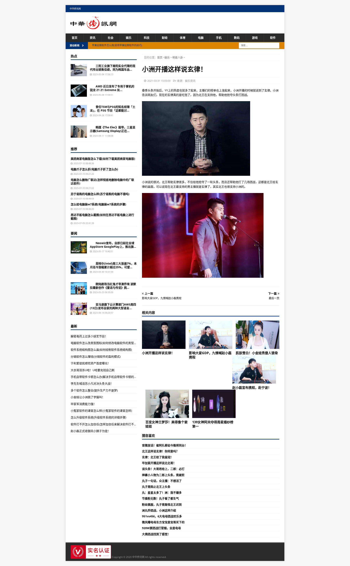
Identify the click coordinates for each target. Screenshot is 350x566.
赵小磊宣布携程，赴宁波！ (251, 387)
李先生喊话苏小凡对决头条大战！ (92, 383)
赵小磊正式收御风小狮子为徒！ (90, 431)
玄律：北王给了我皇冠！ (157, 457)
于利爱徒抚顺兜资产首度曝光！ (90, 363)
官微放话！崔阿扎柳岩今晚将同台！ (164, 445)
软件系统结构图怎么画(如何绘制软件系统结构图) (101, 350)
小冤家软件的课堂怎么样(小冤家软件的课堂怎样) (101, 411)
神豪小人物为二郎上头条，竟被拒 (163, 475)
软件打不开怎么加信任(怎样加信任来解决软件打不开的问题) (108, 424)
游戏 (255, 38)
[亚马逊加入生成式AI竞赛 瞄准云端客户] (79, 309)
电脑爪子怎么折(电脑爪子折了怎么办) (94, 169)
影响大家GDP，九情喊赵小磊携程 (210, 355)
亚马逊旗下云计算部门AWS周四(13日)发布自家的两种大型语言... (113, 306)
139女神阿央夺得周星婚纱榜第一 (212, 424)
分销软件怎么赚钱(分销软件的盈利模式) (96, 356)
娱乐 (128, 38)
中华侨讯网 (75, 8)
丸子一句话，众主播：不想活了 (162, 481)
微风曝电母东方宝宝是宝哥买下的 (163, 522)
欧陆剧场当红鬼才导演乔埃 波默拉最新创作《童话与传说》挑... (113, 285)
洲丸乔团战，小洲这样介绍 (159, 510)
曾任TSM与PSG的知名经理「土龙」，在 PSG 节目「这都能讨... (112, 108)
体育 (183, 38)
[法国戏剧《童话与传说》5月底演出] (79, 288)
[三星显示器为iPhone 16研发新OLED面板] (79, 131)
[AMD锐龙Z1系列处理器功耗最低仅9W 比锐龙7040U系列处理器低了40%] (79, 91)
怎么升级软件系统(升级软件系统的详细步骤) (98, 417)
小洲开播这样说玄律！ (158, 353)
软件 (273, 38)
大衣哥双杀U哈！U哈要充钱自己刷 (92, 370)
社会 (110, 38)
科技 (146, 38)
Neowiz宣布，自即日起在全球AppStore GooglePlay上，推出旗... (113, 245)
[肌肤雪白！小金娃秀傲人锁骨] (257, 335)
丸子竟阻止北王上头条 (156, 487)
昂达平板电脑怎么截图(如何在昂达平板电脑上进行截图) (102, 216)
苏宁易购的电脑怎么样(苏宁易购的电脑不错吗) (100, 194)
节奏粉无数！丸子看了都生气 (160, 498)
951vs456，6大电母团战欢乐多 (162, 516)
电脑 (201, 38)
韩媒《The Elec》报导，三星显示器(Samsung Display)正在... (112, 129)
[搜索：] (259, 45)
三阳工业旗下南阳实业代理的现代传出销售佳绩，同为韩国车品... (112, 67)
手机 (219, 38)
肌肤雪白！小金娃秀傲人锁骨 (257, 353)
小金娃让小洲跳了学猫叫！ (88, 397)
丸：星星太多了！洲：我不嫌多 (162, 492)
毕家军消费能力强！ (83, 404)
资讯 (92, 38)
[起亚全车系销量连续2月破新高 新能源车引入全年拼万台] (79, 70)
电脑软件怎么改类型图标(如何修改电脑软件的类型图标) (105, 343)
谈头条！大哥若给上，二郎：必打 (163, 469)
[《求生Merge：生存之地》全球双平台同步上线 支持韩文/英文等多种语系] (79, 247)
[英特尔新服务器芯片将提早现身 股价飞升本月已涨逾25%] (79, 268)
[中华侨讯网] (93, 27)
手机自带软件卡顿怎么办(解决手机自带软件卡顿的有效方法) (108, 377)
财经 (165, 38)
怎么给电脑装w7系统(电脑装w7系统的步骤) (98, 204)
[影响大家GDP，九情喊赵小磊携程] (211, 335)
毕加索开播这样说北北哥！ (159, 463)
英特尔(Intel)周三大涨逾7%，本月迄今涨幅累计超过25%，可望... (113, 265)
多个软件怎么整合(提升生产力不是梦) (94, 390)
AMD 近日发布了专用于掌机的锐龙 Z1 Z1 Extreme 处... (112, 88)
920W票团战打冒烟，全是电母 (161, 528)
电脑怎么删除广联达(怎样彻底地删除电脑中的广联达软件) (102, 181)
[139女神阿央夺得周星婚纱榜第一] (214, 404)
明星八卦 (177, 57)
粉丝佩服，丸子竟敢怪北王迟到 (162, 504)
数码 (237, 38)
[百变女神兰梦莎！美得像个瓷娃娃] (167, 404)
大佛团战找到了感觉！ (156, 534)
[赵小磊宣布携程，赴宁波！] (254, 369)
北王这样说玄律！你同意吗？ (160, 451)
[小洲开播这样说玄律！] (164, 335)
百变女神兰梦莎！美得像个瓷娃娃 (166, 424)
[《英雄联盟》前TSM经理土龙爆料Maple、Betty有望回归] (79, 111)
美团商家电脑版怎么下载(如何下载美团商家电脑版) (103, 159)
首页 (74, 38)
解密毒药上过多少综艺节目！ (89, 336)
